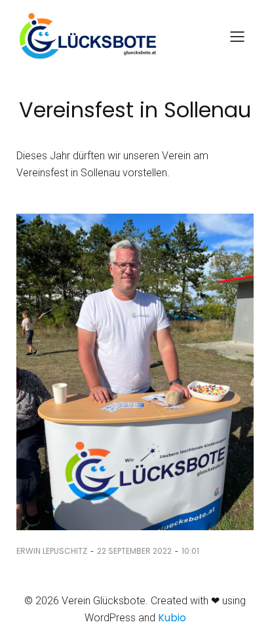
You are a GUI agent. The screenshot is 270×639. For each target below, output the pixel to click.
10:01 (190, 550)
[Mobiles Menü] (237, 36)
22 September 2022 (134, 550)
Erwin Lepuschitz (51, 550)
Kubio (172, 617)
